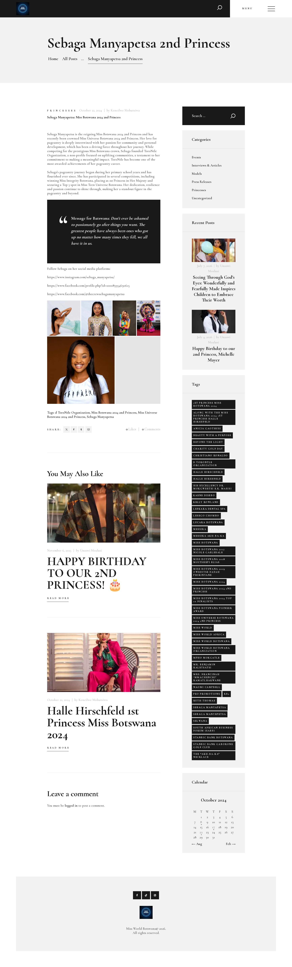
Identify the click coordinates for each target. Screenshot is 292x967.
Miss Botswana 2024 (209, 581)
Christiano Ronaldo (210, 455)
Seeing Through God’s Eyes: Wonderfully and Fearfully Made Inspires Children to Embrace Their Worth (213, 289)
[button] (63, 318)
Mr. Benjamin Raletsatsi (204, 666)
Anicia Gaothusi (207, 428)
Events (196, 157)
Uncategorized (202, 198)
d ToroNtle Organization (72, 413)
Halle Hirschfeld (208, 472)
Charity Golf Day (208, 448)
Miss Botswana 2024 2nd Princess (114, 413)
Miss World (202, 627)
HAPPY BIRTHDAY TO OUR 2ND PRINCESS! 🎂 (96, 573)
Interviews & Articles (207, 165)
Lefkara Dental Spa (209, 508)
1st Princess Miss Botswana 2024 (207, 404)
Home (53, 58)
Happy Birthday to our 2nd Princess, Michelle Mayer (213, 354)
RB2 (226, 693)
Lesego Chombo (206, 515)
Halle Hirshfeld (207, 478)
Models (197, 174)
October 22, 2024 (90, 110)
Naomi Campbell (206, 687)
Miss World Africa (209, 634)
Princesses (62, 110)
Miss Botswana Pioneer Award (212, 610)
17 (213, 827)
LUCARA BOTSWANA (208, 522)
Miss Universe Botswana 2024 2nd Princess (213, 619)
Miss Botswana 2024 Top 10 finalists (212, 600)
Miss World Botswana (211, 641)
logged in (71, 806)
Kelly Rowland (205, 502)
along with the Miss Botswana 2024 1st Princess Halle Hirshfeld (210, 417)
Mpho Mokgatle (206, 657)
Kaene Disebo (204, 495)
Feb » (229, 844)
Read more (58, 598)
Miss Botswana (205, 542)
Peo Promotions (206, 693)
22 (201, 832)
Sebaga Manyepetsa (209, 714)
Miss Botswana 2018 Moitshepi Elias (209, 561)
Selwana (200, 721)
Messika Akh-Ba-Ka (208, 535)
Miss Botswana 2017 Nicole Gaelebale (209, 551)
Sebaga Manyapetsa (100, 417)
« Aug (198, 844)
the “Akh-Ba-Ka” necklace (206, 756)
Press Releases (201, 182)
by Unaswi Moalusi (89, 550)
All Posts (69, 58)
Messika (199, 529)
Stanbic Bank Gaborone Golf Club (213, 746)
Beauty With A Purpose (212, 435)
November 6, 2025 (59, 550)
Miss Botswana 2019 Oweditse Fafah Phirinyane (209, 572)
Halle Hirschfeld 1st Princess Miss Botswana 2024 (101, 722)
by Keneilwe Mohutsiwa (123, 110)
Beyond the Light (208, 442)
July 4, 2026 (204, 337)
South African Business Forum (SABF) (213, 729)
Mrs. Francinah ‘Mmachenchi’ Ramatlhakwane (207, 677)
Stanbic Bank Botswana (213, 737)
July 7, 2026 (204, 266)
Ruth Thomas (204, 700)
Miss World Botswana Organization (211, 649)
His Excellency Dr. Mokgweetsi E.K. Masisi (212, 487)
